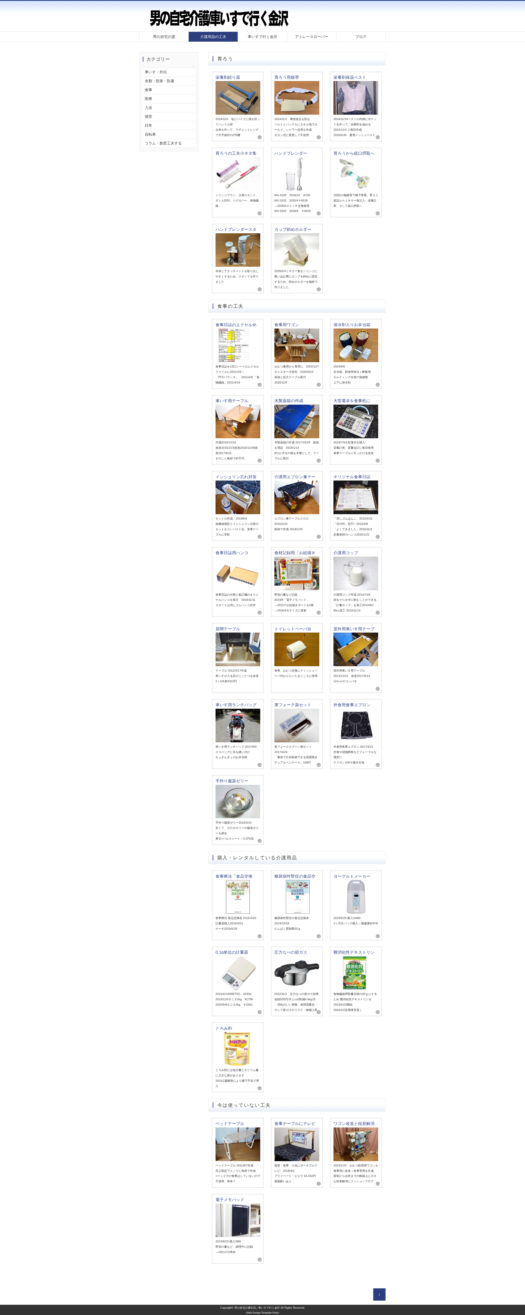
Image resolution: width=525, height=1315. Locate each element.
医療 (148, 99)
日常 (148, 126)
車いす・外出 (156, 72)
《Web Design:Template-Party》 (262, 1312)
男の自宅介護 (164, 37)
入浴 (148, 108)
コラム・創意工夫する (163, 143)
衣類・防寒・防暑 (159, 81)
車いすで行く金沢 (262, 37)
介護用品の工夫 (213, 37)
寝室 (148, 116)
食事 (148, 90)
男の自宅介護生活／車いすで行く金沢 (257, 1307)
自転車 (150, 134)
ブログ (360, 37)
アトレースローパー (311, 37)
